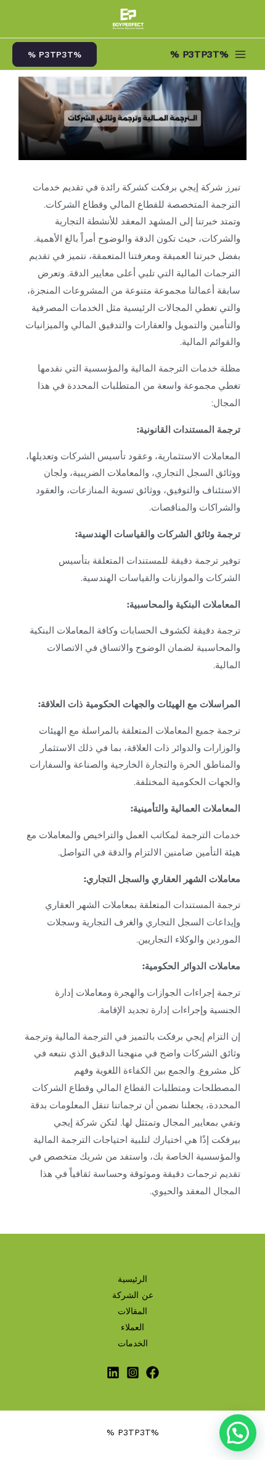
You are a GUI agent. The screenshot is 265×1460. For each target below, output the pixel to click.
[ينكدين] (113, 1372)
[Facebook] (152, 1372)
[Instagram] (132, 1372)
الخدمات (133, 1343)
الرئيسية (132, 1279)
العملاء (132, 1327)
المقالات (132, 1311)
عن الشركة (132, 1295)
